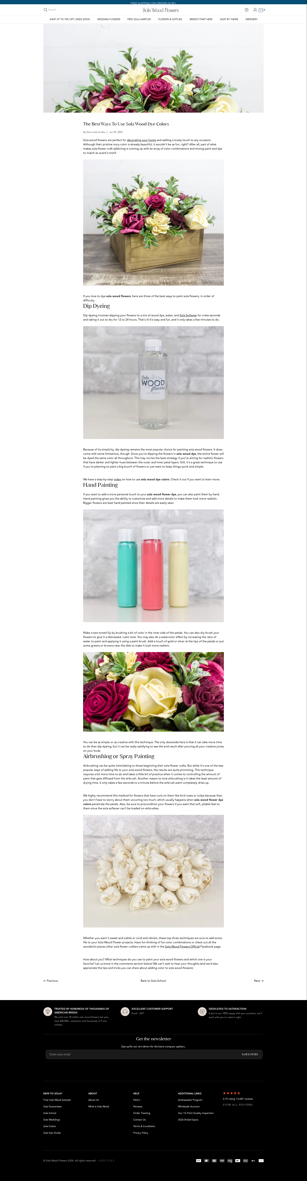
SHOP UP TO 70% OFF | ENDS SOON (70, 19)
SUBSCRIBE (250, 1054)
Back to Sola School (153, 981)
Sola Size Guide (52, 1133)
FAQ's (136, 1100)
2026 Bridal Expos (188, 1120)
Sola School (49, 1113)
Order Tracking (141, 1113)
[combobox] (64, 10)
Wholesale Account (189, 1106)
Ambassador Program (190, 1100)
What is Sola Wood (98, 1106)
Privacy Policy (140, 1133)
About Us (93, 1100)
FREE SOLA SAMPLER (139, 19)
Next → (259, 981)
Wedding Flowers (108, 19)
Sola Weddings (51, 1120)
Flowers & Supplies (170, 19)
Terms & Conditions (144, 1126)
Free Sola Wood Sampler (57, 1100)
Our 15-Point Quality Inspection (196, 1113)
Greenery (252, 19)
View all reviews (238, 1105)
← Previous (50, 981)
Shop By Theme (229, 19)
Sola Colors (49, 1126)
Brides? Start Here (201, 19)
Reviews (137, 1106)
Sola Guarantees (52, 1106)
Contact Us (139, 1120)
